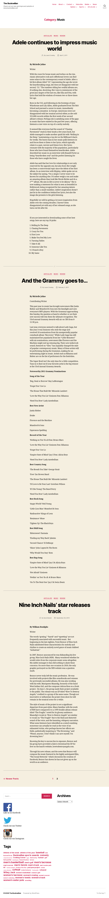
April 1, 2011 (63, 55)
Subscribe (79, 4)
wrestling (28, 880)
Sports (81, 7)
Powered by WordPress (31, 893)
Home (54, 4)
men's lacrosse (42, 862)
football (41, 858)
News (95, 4)
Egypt (27, 857)
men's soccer (8, 865)
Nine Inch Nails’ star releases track (54, 608)
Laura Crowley (50, 55)
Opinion (72, 7)
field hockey (33, 857)
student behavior (26, 870)
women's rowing (30, 875)
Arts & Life (91, 7)
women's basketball (23, 872)
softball (16, 869)
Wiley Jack (9, 872)
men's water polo (45, 865)
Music (56, 35)
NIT (4, 867)
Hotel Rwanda (15, 860)
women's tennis (23, 877)
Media (87, 4)
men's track (33, 865)
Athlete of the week (11, 853)
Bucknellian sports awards (26, 855)
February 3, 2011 (63, 287)
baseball (40, 852)
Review (62, 35)
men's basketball (13, 862)
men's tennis (20, 865)
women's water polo (13, 880)
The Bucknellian (10, 3)
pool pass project (33, 867)
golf (46, 858)
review (43, 867)
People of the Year (21, 867)
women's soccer (44, 875)
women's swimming (8, 878)
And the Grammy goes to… (55, 280)
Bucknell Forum (7, 855)
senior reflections (7, 870)
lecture (32, 860)
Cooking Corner (19, 858)
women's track (38, 877)
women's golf (35, 872)
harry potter (7, 860)
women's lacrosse (12, 875)
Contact (69, 4)
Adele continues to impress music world (54, 45)
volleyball (42, 870)
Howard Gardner (24, 860)
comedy (44, 855)
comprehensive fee (7, 857)
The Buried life (35, 870)
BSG (46, 853)
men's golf (29, 862)
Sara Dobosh (48, 618)
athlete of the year (27, 853)
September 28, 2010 (63, 618)
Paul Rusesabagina (11, 867)
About (61, 4)
